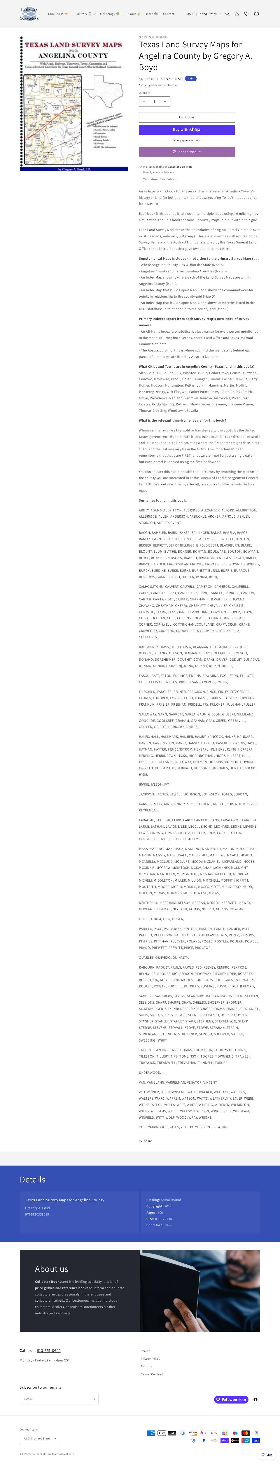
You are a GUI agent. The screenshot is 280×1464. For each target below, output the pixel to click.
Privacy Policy (150, 1359)
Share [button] (148, 1141)
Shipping (144, 85)
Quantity (144, 93)
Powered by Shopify (63, 1453)
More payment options (187, 140)
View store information (159, 179)
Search (145, 1351)
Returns (146, 1366)
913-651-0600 (49, 1350)
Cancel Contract (152, 1374)
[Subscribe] (93, 1399)
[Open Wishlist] (247, 14)
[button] (60, 13)
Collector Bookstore (40, 1453)
